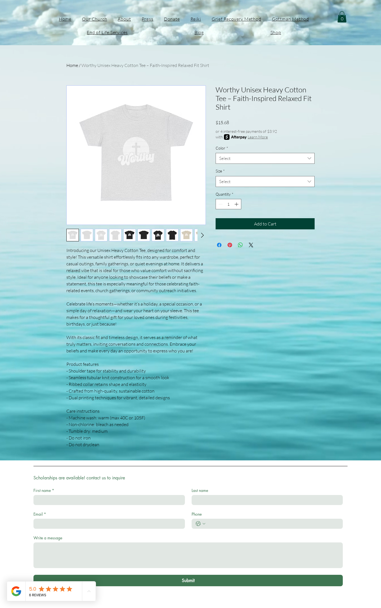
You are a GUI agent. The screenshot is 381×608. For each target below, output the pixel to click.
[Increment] (236, 204)
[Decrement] (219, 204)
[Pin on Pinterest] (229, 245)
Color (222, 148)
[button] (342, 17)
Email (39, 514)
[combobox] (265, 158)
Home (72, 65)
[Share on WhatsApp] (240, 245)
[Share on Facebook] (219, 245)
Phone (197, 514)
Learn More (258, 136)
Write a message (47, 537)
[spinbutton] (228, 204)
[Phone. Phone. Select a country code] (200, 523)
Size (220, 171)
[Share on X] (251, 245)
